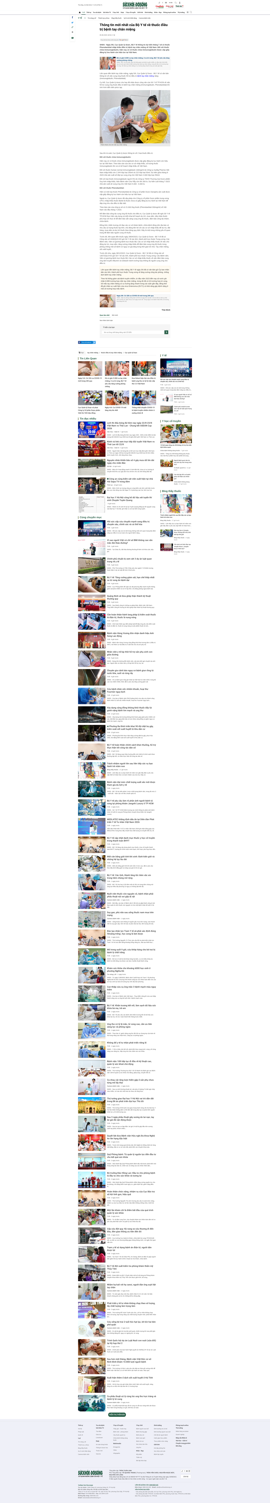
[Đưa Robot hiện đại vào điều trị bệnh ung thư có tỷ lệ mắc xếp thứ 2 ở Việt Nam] (144, 368)
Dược (122, 12)
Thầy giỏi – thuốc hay (119, 1429)
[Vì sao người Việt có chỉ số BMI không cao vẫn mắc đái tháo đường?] (91, 547)
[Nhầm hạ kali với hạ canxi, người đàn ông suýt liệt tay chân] (91, 1291)
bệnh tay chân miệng (145, 76)
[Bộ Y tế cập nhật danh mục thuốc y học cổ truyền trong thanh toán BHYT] (91, 845)
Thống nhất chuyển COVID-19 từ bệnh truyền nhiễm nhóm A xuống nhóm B (143, 410)
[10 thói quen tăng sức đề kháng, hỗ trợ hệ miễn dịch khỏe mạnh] (176, 433)
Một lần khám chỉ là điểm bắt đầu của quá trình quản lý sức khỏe (130, 1211)
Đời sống (179, 1446)
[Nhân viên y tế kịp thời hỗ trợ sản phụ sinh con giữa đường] (91, 658)
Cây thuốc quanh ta (119, 1435)
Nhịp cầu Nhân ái (181, 1438)
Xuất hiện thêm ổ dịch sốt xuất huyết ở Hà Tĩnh (130, 1377)
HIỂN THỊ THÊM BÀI (117, 1415)
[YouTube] (166, 2)
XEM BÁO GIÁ (153, 1485)
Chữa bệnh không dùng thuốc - (170, 450)
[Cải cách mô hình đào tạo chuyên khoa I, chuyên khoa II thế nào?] (166, 547)
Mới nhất (115, 315)
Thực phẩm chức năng (161, 1441)
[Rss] (189, 1471)
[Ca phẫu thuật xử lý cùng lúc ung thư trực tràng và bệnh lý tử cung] (91, 1403)
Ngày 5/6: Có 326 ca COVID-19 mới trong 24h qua (135, 296)
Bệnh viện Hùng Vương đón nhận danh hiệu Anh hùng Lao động (130, 634)
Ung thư (138, 1447)
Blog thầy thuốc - (113, 769)
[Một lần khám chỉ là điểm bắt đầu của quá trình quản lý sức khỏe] (91, 1217)
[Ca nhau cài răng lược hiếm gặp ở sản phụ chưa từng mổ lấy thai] (91, 1087)
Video (115, 1450)
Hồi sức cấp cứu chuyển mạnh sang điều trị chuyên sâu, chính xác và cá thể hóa (128, 523)
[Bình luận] (72, 38)
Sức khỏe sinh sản (159, 1451)
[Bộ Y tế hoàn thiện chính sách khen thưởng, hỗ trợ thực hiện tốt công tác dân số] (91, 752)
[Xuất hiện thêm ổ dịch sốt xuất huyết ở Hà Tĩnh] (91, 1384)
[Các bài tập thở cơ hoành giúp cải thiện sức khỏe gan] (166, 477)
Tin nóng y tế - (112, 974)
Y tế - (109, 528)
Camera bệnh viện (145, 18)
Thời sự (88, 12)
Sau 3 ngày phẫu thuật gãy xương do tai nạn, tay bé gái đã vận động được (130, 1118)
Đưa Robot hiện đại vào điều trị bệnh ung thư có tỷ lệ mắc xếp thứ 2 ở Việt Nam (144, 381)
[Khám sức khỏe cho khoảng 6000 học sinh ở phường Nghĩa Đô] (91, 975)
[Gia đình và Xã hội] (160, 7)
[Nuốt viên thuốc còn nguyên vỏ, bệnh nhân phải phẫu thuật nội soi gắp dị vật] (91, 900)
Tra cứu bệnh (97, 12)
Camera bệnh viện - (114, 900)
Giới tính (140, 12)
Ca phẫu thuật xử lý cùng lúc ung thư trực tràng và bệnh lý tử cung (131, 1397)
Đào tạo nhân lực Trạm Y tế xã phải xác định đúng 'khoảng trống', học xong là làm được (131, 932)
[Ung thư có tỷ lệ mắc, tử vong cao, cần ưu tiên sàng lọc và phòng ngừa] (91, 1031)
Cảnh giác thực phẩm (160, 1438)
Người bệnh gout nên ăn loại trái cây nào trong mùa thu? (183, 462)
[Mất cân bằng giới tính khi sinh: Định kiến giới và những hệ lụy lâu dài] (91, 863)
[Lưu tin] (72, 32)
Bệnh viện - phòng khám (120, 1432)
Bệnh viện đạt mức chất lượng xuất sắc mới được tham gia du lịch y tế (131, 783)
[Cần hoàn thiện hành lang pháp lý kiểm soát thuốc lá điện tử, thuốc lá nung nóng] (91, 621)
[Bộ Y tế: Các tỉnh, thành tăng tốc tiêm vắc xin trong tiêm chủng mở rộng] (91, 882)
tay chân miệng (92, 353)
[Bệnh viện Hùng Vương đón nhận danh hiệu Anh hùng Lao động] (91, 640)
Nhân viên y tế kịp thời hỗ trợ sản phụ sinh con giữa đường (129, 653)
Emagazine (116, 1447)
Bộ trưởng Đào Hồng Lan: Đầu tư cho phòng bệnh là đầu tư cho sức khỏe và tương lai (131, 1174)
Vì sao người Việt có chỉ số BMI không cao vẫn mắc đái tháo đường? (130, 541)
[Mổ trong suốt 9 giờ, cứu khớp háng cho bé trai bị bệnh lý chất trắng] (91, 956)
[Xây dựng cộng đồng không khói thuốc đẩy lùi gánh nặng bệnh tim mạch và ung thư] (91, 714)
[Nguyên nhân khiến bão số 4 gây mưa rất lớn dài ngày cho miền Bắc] (91, 467)
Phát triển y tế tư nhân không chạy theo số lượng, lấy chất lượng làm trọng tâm (131, 1304)
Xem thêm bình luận (106, 320)
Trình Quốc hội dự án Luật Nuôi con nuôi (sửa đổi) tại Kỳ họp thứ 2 (131, 1341)
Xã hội (80, 1429)
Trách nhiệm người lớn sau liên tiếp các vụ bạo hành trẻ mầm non (130, 765)
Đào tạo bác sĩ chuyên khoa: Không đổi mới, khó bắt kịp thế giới (182, 532)
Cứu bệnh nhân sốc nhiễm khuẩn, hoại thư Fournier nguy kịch (127, 690)
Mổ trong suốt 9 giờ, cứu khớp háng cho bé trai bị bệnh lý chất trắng (131, 951)
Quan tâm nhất (104, 315)
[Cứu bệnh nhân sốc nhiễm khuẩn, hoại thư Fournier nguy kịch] (91, 696)
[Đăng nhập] (180, 3)
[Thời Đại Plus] (180, 6)
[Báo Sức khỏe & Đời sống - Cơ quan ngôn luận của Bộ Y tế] (135, 5)
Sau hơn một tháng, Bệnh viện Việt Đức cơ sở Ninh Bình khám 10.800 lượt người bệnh (129, 1360)
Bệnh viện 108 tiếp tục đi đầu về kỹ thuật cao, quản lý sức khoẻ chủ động (129, 1062)
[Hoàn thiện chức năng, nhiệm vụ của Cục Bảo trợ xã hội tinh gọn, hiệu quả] (91, 1198)
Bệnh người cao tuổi (142, 1429)
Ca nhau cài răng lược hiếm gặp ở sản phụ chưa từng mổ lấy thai (130, 1081)
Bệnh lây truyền (158, 1454)
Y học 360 (116, 12)
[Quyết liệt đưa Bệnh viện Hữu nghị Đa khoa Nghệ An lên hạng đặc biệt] (91, 1142)
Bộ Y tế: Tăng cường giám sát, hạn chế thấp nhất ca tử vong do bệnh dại (130, 578)
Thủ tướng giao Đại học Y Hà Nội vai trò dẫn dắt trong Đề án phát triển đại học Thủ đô (130, 1100)
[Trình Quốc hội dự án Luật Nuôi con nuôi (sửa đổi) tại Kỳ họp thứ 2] (91, 1347)
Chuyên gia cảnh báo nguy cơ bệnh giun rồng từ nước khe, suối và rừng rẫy (130, 671)
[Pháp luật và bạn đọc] (170, 6)
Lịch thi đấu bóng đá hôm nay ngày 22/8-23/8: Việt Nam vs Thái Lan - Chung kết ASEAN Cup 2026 (129, 426)
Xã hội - (110, 466)
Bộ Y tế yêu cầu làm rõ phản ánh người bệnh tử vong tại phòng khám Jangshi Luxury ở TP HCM (130, 802)
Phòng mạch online (169, 12)
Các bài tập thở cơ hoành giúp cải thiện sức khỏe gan (182, 477)
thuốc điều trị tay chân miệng (111, 353)
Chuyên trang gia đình (183, 1443)
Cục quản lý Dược (131, 353)
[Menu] (187, 12)
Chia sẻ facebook (86, 342)
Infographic (116, 1453)
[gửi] (166, 332)
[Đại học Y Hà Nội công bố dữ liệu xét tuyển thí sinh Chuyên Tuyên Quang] (91, 504)
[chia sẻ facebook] (72, 17)
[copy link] (72, 27)
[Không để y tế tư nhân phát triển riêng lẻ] (91, 1049)
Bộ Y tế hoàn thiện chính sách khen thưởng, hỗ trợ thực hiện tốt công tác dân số (131, 746)
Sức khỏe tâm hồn (141, 1444)
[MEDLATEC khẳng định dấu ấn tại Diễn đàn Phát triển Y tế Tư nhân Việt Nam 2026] (91, 826)
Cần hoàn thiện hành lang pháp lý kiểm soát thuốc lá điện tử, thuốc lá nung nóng (131, 616)
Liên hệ (185, 1477)
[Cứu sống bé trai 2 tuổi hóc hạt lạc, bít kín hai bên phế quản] (91, 1328)
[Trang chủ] (79, 12)
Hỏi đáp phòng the (159, 1448)
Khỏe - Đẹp (158, 12)
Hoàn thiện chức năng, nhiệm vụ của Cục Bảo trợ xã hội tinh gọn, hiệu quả (131, 1193)
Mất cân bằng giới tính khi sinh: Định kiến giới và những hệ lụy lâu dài (131, 858)
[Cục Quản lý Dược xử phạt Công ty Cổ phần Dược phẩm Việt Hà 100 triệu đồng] (90, 398)
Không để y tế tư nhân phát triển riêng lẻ (126, 1042)
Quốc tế (80, 1435)
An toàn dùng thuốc (102, 1444)
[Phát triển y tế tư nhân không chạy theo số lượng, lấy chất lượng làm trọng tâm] (91, 1310)
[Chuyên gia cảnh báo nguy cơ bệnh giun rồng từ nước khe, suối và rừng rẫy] (91, 677)
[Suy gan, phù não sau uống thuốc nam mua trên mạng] (91, 919)
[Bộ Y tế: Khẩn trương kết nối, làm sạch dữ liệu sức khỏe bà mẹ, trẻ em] (91, 1012)
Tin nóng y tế (92, 18)
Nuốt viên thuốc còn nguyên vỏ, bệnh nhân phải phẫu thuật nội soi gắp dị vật (130, 895)
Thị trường (181, 12)
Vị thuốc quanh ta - (180, 468)
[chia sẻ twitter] (72, 22)
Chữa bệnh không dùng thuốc (120, 1439)
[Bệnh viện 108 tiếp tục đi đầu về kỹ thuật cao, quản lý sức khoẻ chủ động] (91, 1068)
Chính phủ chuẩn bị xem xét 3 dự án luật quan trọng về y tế (129, 560)
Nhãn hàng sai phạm (182, 1431)
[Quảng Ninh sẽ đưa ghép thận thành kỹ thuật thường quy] (91, 603)
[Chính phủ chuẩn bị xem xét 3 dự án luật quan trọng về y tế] (91, 565)
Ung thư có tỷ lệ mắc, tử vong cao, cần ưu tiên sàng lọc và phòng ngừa (129, 1025)
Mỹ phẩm (139, 1454)
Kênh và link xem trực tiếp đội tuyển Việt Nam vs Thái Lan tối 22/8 (131, 443)
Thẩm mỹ (139, 1457)
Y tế (83, 12)
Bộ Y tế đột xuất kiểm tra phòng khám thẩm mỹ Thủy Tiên (130, 1267)
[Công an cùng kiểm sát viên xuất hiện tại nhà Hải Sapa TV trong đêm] (91, 485)
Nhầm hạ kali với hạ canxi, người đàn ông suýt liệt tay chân (131, 1286)
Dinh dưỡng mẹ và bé (160, 1429)
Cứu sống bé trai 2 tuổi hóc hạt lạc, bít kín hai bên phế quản (131, 1323)
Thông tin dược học (102, 1447)
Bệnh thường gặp (141, 1432)
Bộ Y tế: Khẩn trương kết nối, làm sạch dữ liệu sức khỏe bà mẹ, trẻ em (131, 1006)
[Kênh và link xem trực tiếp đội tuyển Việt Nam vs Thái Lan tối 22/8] (91, 448)
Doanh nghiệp (180, 1434)
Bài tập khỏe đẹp (141, 1460)
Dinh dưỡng (148, 12)
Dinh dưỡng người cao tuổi (162, 1432)
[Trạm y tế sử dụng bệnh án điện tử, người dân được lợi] (91, 1254)
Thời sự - (110, 485)
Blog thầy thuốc (116, 18)
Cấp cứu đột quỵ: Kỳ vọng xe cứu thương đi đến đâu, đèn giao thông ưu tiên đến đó (130, 1230)
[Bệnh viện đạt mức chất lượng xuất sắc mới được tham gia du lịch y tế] (91, 789)
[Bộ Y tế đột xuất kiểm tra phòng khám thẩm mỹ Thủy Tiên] (91, 1273)
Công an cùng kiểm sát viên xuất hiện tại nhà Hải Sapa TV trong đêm (130, 480)
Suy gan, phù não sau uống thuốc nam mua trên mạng (130, 913)
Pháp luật (81, 1432)
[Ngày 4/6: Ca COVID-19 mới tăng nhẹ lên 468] (117, 398)
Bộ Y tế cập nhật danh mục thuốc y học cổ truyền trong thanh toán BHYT (131, 839)
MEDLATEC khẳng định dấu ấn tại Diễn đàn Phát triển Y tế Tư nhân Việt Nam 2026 (130, 820)
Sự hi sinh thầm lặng (130, 18)
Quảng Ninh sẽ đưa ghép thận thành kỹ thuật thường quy (129, 597)
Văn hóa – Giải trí (181, 1440)
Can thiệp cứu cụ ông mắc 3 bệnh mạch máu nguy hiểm (131, 988)
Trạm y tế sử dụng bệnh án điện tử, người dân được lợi (129, 1248)
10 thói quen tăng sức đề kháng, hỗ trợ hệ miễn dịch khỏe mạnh (176, 446)
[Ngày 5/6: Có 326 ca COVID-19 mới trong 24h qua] (90, 368)
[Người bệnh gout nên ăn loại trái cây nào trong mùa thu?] (166, 463)
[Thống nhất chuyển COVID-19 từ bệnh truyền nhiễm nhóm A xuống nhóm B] (144, 398)
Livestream (99, 1437)
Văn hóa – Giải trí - (113, 432)
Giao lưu (98, 1434)
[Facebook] (162, 2)
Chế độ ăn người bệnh (161, 1435)
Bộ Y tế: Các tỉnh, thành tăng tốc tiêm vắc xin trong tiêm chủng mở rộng (129, 876)
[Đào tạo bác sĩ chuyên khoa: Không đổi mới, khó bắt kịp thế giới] (166, 533)
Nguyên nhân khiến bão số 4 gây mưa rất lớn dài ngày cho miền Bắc (130, 461)
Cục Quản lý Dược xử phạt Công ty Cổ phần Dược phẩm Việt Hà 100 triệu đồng (89, 410)
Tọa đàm (98, 1431)
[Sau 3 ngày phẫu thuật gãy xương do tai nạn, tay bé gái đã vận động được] (91, 1124)
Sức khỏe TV (107, 12)
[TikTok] (159, 2)
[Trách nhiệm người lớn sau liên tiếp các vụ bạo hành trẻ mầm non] (91, 770)
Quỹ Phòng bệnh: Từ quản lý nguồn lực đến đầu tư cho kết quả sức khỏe (131, 1155)
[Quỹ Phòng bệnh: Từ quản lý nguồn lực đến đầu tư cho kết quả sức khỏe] (91, 1161)
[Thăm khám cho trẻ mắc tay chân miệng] (135, 116)
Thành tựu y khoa (103, 18)
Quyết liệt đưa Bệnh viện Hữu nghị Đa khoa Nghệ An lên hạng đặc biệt (131, 1137)
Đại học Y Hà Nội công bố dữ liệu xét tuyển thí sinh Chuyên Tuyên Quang (129, 498)
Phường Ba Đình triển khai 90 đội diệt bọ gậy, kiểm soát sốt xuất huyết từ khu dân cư (130, 727)
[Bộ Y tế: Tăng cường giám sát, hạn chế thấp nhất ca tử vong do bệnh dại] (91, 584)
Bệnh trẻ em (140, 1441)
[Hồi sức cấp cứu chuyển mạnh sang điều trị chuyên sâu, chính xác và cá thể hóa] (91, 528)
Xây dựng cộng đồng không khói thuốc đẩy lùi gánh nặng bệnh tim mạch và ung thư (129, 709)
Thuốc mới (99, 1451)
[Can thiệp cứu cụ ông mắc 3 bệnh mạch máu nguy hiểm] (91, 993)
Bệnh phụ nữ (140, 1435)
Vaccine (98, 1454)
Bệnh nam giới (140, 1438)
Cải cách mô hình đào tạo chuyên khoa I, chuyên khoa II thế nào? (182, 546)
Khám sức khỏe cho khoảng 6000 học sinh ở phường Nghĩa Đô (128, 969)
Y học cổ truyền (131, 12)
